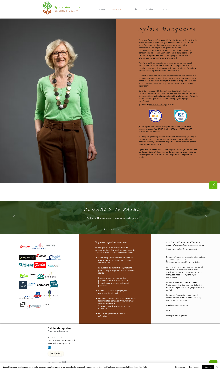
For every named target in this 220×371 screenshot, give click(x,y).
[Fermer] (216, 367)
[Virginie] (106, 229)
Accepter (208, 367)
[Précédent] (14, 217)
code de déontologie (158, 104)
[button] (213, 185)
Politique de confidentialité (136, 367)
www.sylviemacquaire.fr (59, 343)
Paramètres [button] (180, 367)
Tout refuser (194, 367)
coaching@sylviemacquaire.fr (62, 340)
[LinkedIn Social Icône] (49, 347)
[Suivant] (206, 217)
